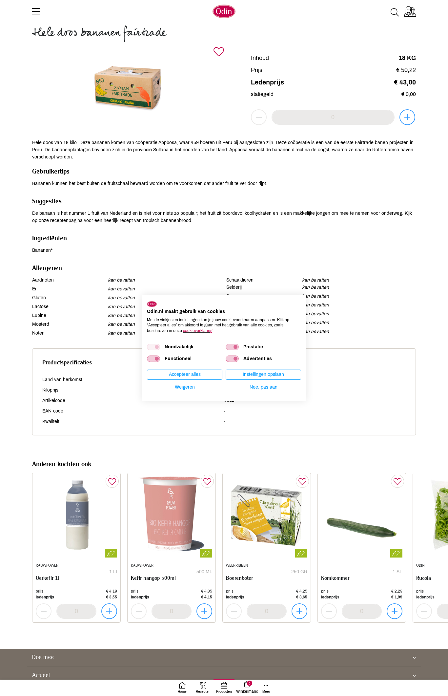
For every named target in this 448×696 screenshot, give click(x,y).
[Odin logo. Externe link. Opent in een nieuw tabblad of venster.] (152, 304)
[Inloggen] (410, 11)
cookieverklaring (198, 330)
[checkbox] (153, 347)
